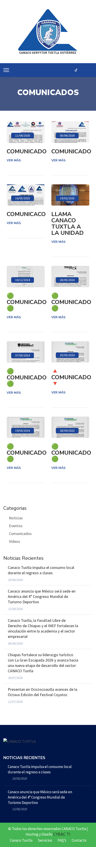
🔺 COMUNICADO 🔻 (71, 377)
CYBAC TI (61, 834)
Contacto (79, 840)
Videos (14, 541)
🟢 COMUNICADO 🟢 (27, 302)
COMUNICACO (26, 214)
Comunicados (20, 533)
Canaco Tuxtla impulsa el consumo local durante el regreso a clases (41, 570)
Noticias (16, 517)
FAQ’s (62, 840)
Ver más (14, 160)
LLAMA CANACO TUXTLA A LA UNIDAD (67, 223)
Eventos (16, 525)
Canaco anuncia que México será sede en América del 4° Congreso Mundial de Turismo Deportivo (41, 596)
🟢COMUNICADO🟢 (71, 302)
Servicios (45, 840)
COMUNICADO (27, 151)
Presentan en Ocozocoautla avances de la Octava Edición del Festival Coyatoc (42, 692)
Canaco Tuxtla (21, 840)
